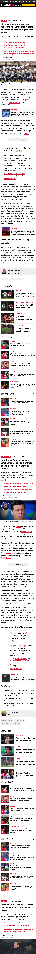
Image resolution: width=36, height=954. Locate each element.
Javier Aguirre (14, 102)
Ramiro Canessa (8, 935)
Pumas (26, 133)
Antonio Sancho (7, 553)
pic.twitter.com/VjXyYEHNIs (14, 173)
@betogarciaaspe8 (20, 646)
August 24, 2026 (16, 668)
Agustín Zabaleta (8, 57)
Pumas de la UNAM (15, 20)
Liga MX (4, 279)
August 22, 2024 (10, 178)
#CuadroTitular (21, 658)
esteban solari (6, 723)
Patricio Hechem (8, 496)
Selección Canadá (15, 279)
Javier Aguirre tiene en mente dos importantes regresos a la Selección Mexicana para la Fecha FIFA (16, 45)
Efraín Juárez (6, 558)
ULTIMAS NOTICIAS (18, 6)
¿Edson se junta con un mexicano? (18, 1)
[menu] (2, 5)
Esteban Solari (26, 531)
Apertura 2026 (20, 720)
